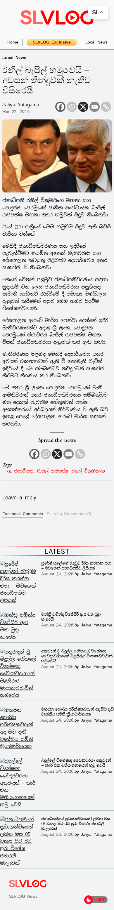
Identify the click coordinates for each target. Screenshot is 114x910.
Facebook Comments (22, 513)
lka (8, 471)
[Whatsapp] (72, 107)
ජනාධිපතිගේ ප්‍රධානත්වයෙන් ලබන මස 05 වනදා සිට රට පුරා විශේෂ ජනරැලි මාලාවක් (75, 823)
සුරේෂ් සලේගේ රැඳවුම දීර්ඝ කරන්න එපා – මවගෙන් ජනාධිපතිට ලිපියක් (76, 566)
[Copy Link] (106, 107)
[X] (83, 107)
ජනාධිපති (24, 471)
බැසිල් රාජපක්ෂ (52, 471)
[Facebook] (60, 107)
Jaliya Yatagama (20, 104)
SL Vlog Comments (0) (69, 513)
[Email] (94, 107)
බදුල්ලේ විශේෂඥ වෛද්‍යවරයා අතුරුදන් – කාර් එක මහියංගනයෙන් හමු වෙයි (76, 763)
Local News (14, 57)
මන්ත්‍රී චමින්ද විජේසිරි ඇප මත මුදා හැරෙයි (71, 617)
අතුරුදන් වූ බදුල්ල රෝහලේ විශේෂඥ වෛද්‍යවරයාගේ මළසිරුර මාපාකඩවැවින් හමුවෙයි (77, 656)
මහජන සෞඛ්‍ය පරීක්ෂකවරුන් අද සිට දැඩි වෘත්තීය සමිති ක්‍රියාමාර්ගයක (77, 712)
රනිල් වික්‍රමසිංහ (88, 471)
